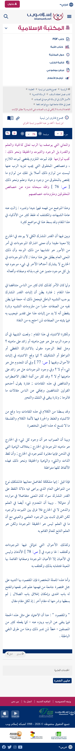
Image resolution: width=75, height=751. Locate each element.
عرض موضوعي (55, 70)
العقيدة (31, 89)
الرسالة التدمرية (38, 94)
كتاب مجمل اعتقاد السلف (59, 94)
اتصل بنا (28, 701)
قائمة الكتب (57, 62)
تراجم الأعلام (55, 78)
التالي (11, 654)
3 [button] (61, 133)
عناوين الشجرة (62, 680)
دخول (11, 4)
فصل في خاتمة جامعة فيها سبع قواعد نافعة (53, 104)
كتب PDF (58, 39)
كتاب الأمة (56, 47)
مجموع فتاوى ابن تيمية (47, 89)
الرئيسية (64, 89)
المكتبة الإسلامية (41, 28)
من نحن (15, 701)
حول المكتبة (56, 54)
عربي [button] (64, 4)
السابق (19, 654)
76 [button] (33, 134)
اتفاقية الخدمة (43, 701)
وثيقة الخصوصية (63, 701)
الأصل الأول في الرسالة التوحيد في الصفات (52, 99)
